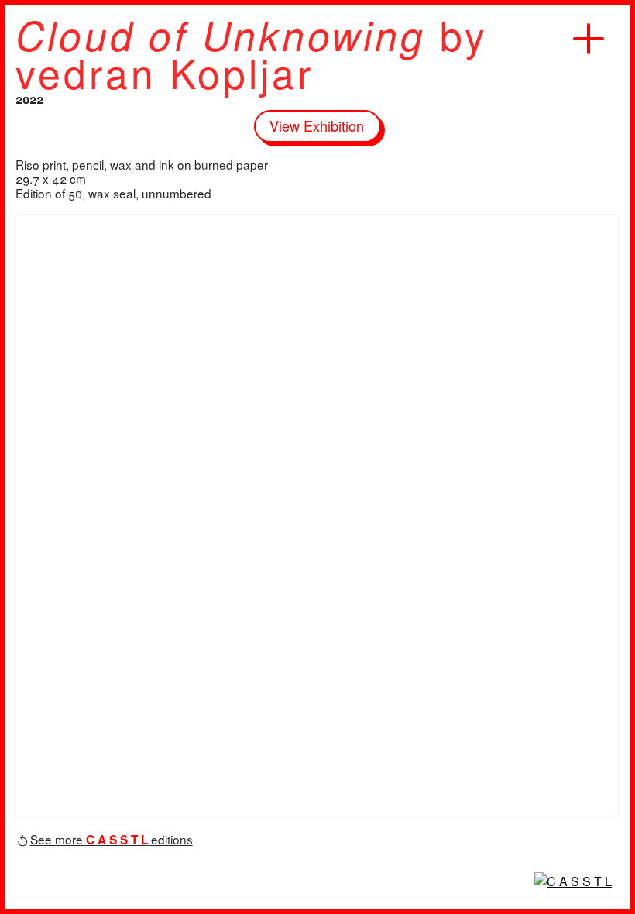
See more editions (111, 838)
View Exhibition (316, 125)
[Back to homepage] (573, 881)
